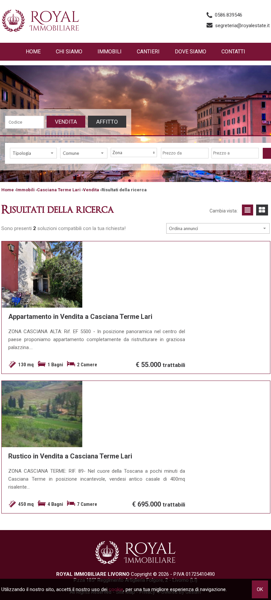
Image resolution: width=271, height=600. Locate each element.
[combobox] (33, 153)
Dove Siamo (190, 51)
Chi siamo (69, 51)
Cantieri (148, 51)
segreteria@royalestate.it (242, 26)
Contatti (233, 51)
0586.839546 (228, 15)
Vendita (66, 121)
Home (33, 51)
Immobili (109, 51)
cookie (116, 589)
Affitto (107, 121)
